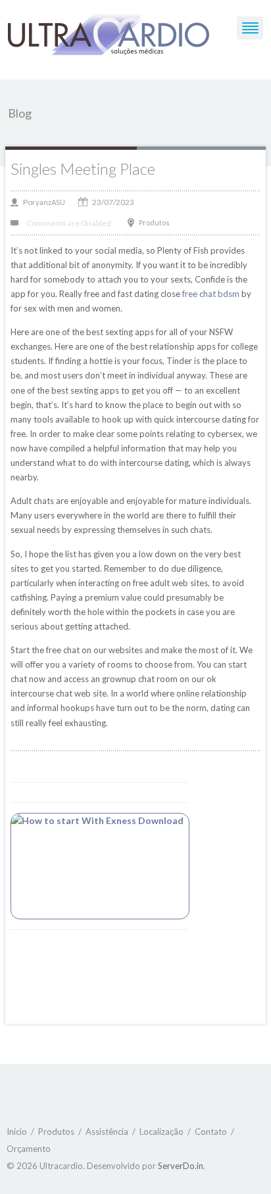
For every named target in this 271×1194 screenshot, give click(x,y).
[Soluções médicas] (108, 35)
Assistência (107, 1131)
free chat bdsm (210, 293)
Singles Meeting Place (83, 168)
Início (17, 1131)
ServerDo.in (180, 1165)
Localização (161, 1131)
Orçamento (29, 1148)
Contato (211, 1131)
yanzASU (50, 202)
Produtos (154, 222)
